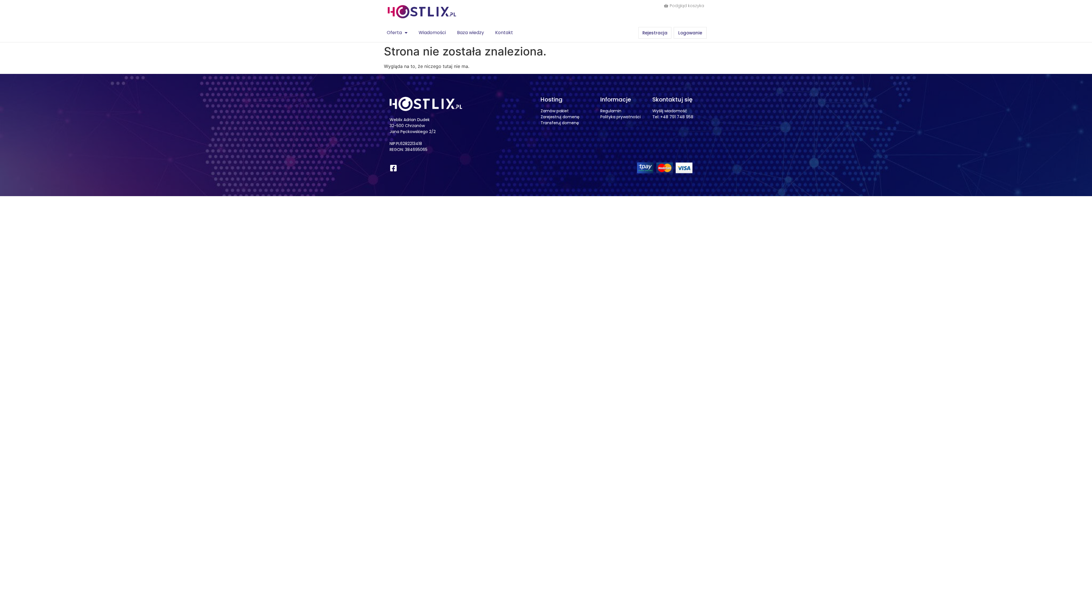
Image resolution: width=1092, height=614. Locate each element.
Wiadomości (432, 32)
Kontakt (504, 32)
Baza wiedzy (470, 32)
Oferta (394, 32)
